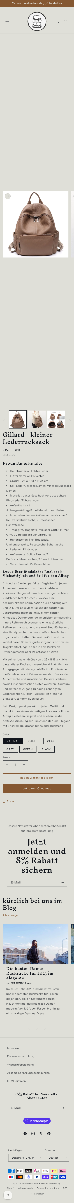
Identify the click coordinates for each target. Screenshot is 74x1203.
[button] (7, 21)
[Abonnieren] (63, 882)
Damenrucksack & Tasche (35, 1183)
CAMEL (33, 741)
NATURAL (12, 741)
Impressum (14, 1048)
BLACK (46, 749)
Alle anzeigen (11, 915)
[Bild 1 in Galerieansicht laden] (17, 419)
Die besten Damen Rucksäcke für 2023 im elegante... (30, 973)
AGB (65, 1188)
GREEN (28, 749)
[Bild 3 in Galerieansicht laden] (37, 419)
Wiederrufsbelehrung (20, 1064)
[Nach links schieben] (4, 420)
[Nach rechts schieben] (70, 420)
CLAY (50, 741)
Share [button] (10, 801)
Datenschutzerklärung (20, 1056)
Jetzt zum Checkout (37, 788)
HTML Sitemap (16, 1081)
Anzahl (6, 757)
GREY (10, 749)
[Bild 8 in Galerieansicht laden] (56, 419)
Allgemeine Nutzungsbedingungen (28, 1072)
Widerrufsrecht (26, 1188)
